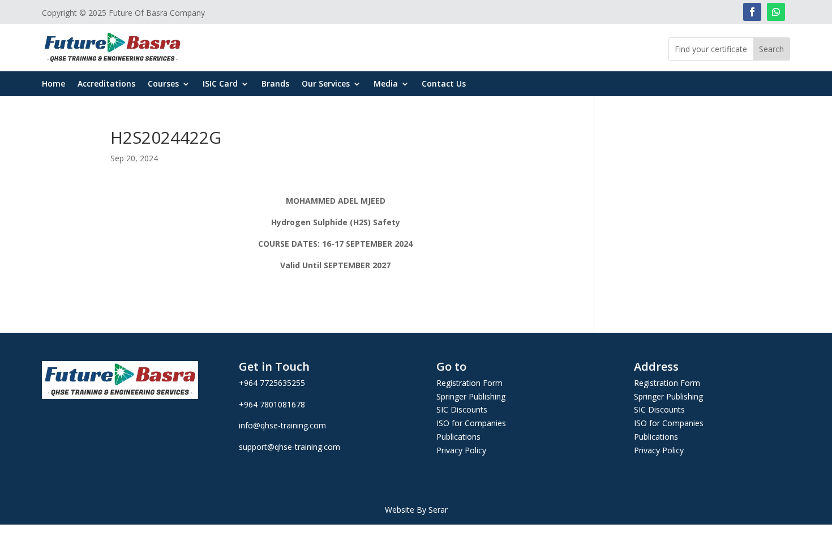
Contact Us (444, 84)
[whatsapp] (776, 12)
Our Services (326, 84)
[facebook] (752, 12)
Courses (163, 84)
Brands (275, 84)
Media (386, 84)
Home (53, 84)
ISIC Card (220, 84)
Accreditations (106, 84)
